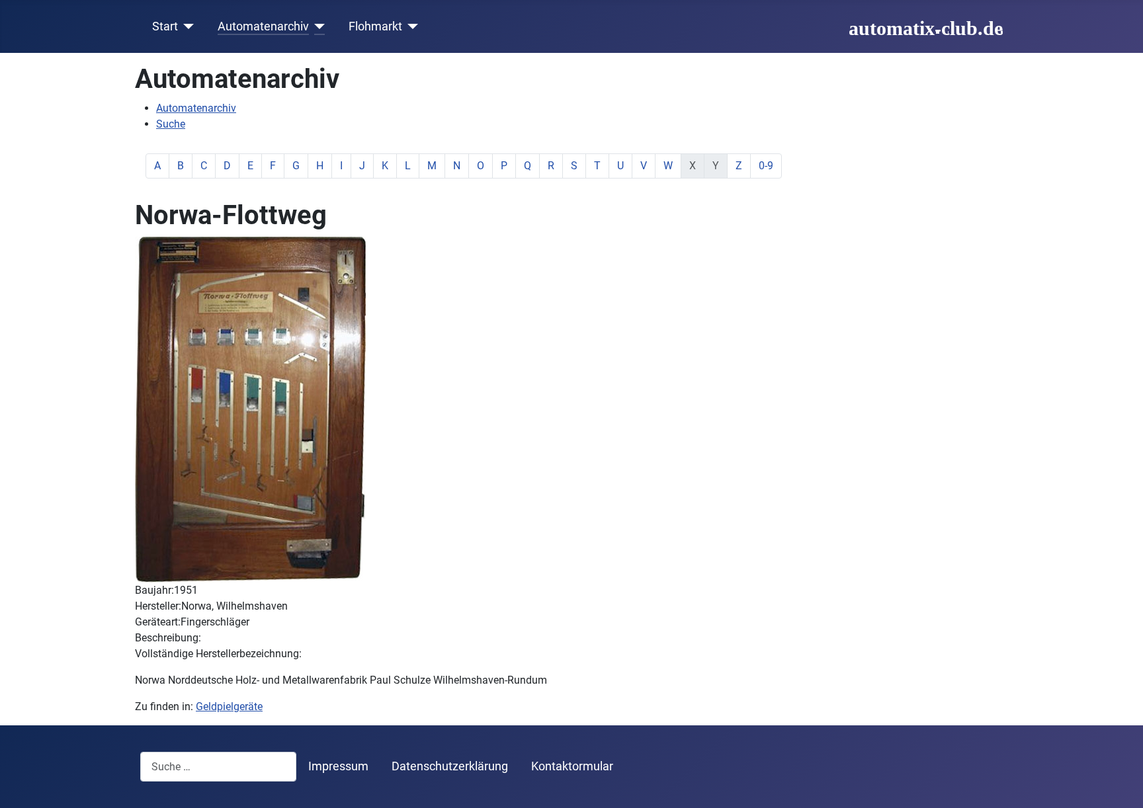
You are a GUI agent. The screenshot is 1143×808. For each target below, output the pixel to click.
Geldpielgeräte (229, 706)
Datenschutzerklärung (450, 766)
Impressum (338, 766)
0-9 (766, 165)
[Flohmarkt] (410, 26)
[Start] (186, 26)
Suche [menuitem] (170, 124)
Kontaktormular (572, 766)
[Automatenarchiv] (317, 26)
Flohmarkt (375, 26)
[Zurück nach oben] (1119, 783)
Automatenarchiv (263, 26)
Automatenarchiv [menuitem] (196, 108)
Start (165, 26)
